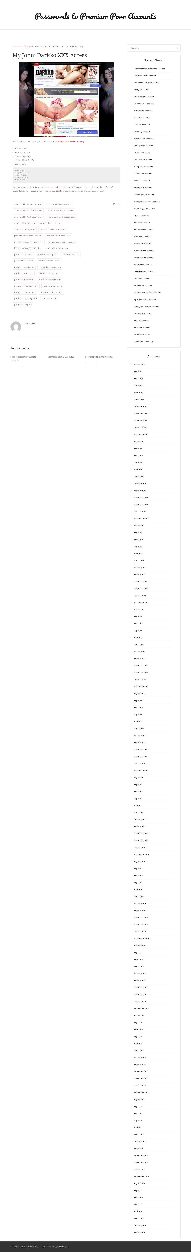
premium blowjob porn (25, 267)
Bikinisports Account (143, 187)
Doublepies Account (143, 285)
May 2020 (138, 882)
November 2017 (141, 1078)
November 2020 (141, 840)
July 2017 (138, 1106)
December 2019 (141, 917)
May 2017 (138, 1120)
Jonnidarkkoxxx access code (62, 217)
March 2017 (139, 1134)
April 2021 (138, 805)
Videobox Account (142, 222)
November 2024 (141, 504)
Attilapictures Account (144, 166)
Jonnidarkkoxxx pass (50, 223)
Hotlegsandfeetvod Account (146, 306)
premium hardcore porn (50, 279)
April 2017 (138, 1127)
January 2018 (139, 1064)
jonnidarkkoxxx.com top (57, 248)
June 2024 (138, 539)
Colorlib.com (63, 1246)
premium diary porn (23, 273)
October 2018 (140, 1001)
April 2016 (138, 1211)
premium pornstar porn (52, 292)
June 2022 (138, 707)
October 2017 (140, 1085)
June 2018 (138, 1029)
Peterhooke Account (143, 110)
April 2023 (138, 637)
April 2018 (138, 1043)
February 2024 (140, 567)
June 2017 (138, 1113)
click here (60, 191)
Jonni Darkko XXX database (59, 204)
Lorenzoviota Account (143, 103)
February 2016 (140, 1225)
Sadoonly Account (142, 131)
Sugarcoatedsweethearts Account (149, 68)
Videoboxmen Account (144, 229)
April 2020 (138, 889)
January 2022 (139, 742)
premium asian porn (47, 254)
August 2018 (139, 1015)
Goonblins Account (142, 152)
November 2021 (141, 756)
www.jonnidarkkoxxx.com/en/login (70, 141)
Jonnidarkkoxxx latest (24, 223)
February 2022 (140, 735)
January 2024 (139, 574)
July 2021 (138, 784)
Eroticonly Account (142, 124)
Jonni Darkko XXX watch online (29, 217)
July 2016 (138, 1190)
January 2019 (139, 980)
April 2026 (138, 392)
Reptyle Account (141, 89)
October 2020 (140, 847)
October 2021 (140, 763)
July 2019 (138, 952)
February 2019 (140, 973)
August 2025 (139, 441)
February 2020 (140, 903)
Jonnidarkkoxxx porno (24, 229)
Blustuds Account (141, 320)
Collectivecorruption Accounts (147, 292)
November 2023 (141, 588)
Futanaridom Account (143, 145)
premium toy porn (23, 305)
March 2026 (139, 399)
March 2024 (139, 560)
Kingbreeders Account (144, 96)
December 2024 (141, 497)
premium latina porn (53, 286)
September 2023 (141, 602)
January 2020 (139, 910)
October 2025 (140, 427)
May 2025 (138, 462)
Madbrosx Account (142, 215)
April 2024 (138, 553)
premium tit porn (50, 298)
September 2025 (141, 434)
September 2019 (141, 938)
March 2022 (139, 728)
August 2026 (139, 364)
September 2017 (141, 1092)
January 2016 (139, 1232)
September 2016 (141, 1176)
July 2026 (138, 371)
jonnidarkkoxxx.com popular (27, 248)
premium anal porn (23, 254)
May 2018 (138, 1036)
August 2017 (139, 1099)
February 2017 (140, 1141)
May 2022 (138, 714)
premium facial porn (23, 279)
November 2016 (141, 1162)
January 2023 (139, 658)
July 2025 (138, 448)
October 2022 (140, 679)
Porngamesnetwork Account (146, 201)
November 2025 (141, 420)
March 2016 (139, 1218)
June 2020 (138, 875)
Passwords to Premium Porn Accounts (95, 15)
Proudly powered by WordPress (24, 1246)
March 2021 (139, 812)
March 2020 (139, 896)
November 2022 (141, 672)
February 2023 (140, 651)
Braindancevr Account (143, 138)
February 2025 (140, 483)
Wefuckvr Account (142, 334)
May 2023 (138, 630)
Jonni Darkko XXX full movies (28, 211)
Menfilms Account (142, 278)
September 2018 (141, 1008)
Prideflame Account (142, 236)
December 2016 (141, 1155)
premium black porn (23, 261)
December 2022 (141, 665)
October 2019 (140, 931)
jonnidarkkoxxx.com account (27, 236)
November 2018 (141, 994)
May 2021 (138, 798)
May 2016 (138, 1204)
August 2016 (139, 1183)
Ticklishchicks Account (144, 271)
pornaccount (33, 46)
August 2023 (139, 609)
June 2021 (138, 791)
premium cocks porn (51, 267)
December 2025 (141, 413)
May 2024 (138, 546)
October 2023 (140, 595)
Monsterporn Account (143, 159)
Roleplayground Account (145, 208)
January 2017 (139, 1148)
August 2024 (139, 525)
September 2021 (141, 770)
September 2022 (141, 686)
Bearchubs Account (142, 243)
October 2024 (140, 511)
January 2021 (139, 826)
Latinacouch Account (143, 173)
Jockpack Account (142, 327)
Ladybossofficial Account (61, 357)
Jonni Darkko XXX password (60, 211)
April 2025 (138, 469)
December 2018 (141, 987)
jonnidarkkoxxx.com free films (28, 242)
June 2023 (138, 623)
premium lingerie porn (24, 292)
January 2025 (139, 490)
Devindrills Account (142, 117)
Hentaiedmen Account (143, 341)
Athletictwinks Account (144, 250)
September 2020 (141, 854)
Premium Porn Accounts (54, 46)
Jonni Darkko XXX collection (27, 204)
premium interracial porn (26, 286)
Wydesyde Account (142, 313)
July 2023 (138, 616)
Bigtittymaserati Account (145, 299)
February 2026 (140, 406)
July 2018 (138, 1022)
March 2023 (139, 644)
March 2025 (139, 476)
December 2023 (141, 581)
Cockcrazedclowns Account (99, 357)
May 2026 (138, 385)
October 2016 (140, 1169)
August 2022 (139, 693)
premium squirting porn (25, 298)
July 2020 (138, 868)
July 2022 (138, 700)
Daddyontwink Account (144, 257)
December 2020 (141, 833)
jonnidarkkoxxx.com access (53, 229)
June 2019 (138, 959)
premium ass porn (70, 254)
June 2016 (138, 1197)
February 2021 (140, 819)
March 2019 (139, 966)
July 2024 (138, 532)
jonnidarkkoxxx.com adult (58, 236)
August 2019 (139, 945)
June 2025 (138, 455)
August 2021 (139, 777)
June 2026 (138, 378)
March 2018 (139, 1050)
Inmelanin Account (142, 180)
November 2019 (141, 924)
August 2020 (139, 861)
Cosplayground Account (144, 194)
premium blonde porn (49, 261)
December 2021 (141, 749)
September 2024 (141, 518)
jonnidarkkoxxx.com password (62, 242)
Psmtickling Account (143, 264)
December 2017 (141, 1071)
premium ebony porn (48, 273)
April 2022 (138, 721)
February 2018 (140, 1057)
